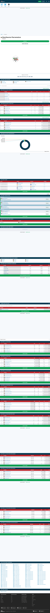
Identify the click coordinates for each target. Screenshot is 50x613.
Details (47, 199)
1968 (38, 565)
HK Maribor (6, 203)
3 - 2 (44, 184)
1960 (38, 575)
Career (33, 605)
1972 (26, 584)
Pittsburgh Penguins (24, 600)
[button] (25, 41)
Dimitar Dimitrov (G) (8, 124)
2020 (1, 571)
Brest (26, 309)
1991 (14, 584)
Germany (2, 600)
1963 (38, 571)
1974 (26, 581)
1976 (26, 579)
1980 (26, 574)
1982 (26, 571)
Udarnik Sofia (41, 581)
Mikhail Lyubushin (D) (5, 210)
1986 (26, 566)
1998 (14, 575)
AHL (11, 599)
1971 (26, 585)
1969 (38, 564)
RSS (32, 603)
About (33, 597)
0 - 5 (44, 186)
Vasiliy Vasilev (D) (6, 529)
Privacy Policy (34, 599)
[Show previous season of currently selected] (1, 86)
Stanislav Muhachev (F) (8, 346)
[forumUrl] (28, 76)
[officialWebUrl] (18, 76)
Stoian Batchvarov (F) (8, 345)
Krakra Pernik (29, 586)
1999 (14, 574)
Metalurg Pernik (41, 565)
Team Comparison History (25, 275)
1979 (26, 575)
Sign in (43, 1)
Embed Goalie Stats (45, 117)
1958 (38, 578)
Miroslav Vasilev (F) (7, 113)
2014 (1, 579)
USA (1, 598)
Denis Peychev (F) (7, 111)
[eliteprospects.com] (3, 1)
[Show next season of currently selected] (49, 86)
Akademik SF (17, 564)
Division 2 (35, 309)
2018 (1, 574)
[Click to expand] (49, 90)
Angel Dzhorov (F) (7, 108)
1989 (14, 586)
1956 (38, 579)
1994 (14, 580)
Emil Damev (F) (7, 478)
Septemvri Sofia (28, 81)
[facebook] (30, 76)
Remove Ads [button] (28, 8)
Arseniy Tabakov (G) (8, 129)
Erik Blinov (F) (7, 110)
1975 (26, 580)
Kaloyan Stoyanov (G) (8, 122)
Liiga (11, 600)
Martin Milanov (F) (7, 350)
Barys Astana (7, 207)
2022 (1, 569)
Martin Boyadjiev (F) (7, 351)
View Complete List (25, 311)
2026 (1, 564)
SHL (11, 598)
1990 (14, 585)
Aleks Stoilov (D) (6, 530)
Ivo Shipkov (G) (7, 125)
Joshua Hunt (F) (4, 198)
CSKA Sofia (3, 81)
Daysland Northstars (4, 199)
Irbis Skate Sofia (16, 81)
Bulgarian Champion (4, 591)
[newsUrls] (20, 76)
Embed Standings (46, 88)
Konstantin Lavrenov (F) (5, 309)
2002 (14, 570)
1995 (14, 579)
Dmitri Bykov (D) (5, 213)
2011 (1, 583)
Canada (2, 597)
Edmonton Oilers (24, 598)
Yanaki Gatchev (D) (7, 390)
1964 (38, 570)
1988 (26, 564)
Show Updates (25, 43)
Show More (25, 115)
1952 (38, 584)
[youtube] (32, 76)
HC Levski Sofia (17, 569)
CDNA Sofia (41, 570)
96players (3, 259)
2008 (1, 586)
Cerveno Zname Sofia (42, 571)
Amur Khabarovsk (3, 214)
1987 (26, 565)
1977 (26, 578)
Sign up (40, 1)
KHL (11, 597)
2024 (1, 566)
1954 (38, 581)
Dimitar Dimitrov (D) (7, 422)
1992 (14, 583)
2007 (14, 564)
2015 (1, 578)
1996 (14, 578)
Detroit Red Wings (24, 597)
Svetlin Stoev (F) (7, 409)
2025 (1, 565)
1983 (26, 570)
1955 (38, 580)
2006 (14, 565)
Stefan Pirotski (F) (21, 222)
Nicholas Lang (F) (7, 420)
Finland (2, 599)
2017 (1, 575)
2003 (14, 569)
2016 (1, 576)
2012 (1, 581)
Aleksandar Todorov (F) (8, 393)
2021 (1, 570)
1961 (38, 574)
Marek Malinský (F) (7, 417)
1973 (26, 583)
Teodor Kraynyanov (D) (8, 391)
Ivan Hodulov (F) (7, 106)
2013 (1, 580)
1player (15, 259)
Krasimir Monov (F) (7, 407)
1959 (38, 576)
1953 (38, 583)
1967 (38, 566)
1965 (38, 569)
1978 (26, 576)
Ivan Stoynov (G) (7, 127)
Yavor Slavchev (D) (7, 388)
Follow (25, 41)
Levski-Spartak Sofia (18, 585)
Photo (33, 600)
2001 (14, 571)
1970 (26, 586)
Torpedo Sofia (41, 580)
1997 (14, 576)
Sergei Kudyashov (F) (7, 457)
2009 (1, 585)
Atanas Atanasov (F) (7, 525)
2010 (1, 584)
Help (32, 598)
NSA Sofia (15, 82)
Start (1, 34)
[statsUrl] (26, 76)
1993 (14, 581)
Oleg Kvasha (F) (4, 206)
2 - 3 (44, 189)
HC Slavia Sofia (4, 82)
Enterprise (33, 604)
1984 (26, 569)
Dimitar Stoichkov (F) (7, 462)
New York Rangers (24, 599)
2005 (14, 566)
